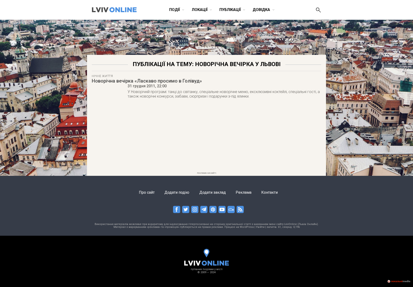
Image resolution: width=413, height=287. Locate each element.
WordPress (247, 227)
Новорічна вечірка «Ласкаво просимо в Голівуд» (147, 81)
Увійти (260, 227)
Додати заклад (212, 192)
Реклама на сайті (206, 173)
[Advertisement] (206, 136)
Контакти (269, 192)
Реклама (243, 192)
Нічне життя (102, 76)
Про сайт (147, 192)
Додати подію (176, 192)
